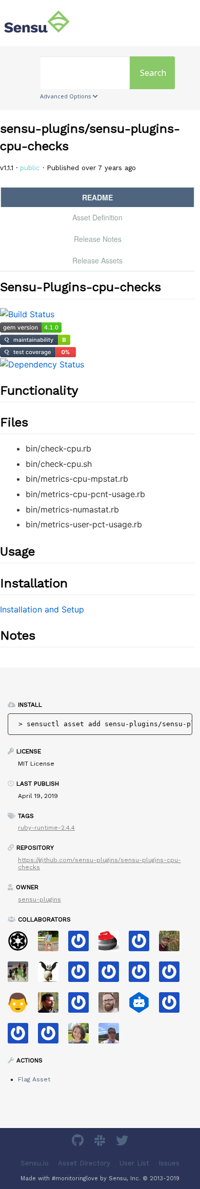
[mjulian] (173, 975)
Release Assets (97, 260)
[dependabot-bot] (143, 1005)
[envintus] (82, 1005)
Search (153, 72)
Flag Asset (34, 1079)
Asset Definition (97, 217)
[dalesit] (22, 1036)
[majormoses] (22, 944)
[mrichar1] (143, 975)
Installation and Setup (42, 609)
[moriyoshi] (22, 1005)
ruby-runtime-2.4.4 (46, 827)
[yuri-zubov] (173, 1005)
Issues (168, 1163)
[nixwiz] (112, 1036)
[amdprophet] (173, 944)
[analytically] (82, 944)
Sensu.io (35, 1163)
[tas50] (52, 944)
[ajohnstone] (22, 975)
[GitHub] (79, 1142)
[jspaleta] (112, 944)
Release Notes (98, 239)
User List (134, 1163)
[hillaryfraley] (82, 1036)
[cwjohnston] (112, 1005)
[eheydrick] (143, 944)
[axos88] (82, 975)
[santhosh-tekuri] (52, 1005)
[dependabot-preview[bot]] (52, 1036)
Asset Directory (84, 1163)
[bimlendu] (52, 975)
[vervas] (112, 975)
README (97, 197)
